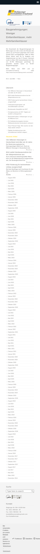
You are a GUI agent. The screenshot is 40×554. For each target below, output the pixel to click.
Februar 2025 (12, 227)
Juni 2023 (11, 282)
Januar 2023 (12, 296)
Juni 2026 (11, 183)
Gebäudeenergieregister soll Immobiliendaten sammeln (16, 105)
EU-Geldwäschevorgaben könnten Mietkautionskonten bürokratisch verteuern (20, 122)
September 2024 (13, 241)
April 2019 (11, 412)
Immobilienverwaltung (12, 70)
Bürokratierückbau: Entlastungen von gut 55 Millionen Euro (20, 117)
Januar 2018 (12, 453)
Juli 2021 (10, 337)
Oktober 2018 (12, 428)
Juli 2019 (10, 403)
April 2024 (11, 255)
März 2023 (11, 290)
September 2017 (13, 464)
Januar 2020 (12, 387)
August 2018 (12, 434)
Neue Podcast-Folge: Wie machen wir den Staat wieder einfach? (20, 126)
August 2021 (12, 335)
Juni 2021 (11, 340)
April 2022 (11, 321)
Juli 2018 (10, 437)
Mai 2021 (11, 343)
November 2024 (13, 235)
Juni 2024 (11, 249)
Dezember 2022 (13, 299)
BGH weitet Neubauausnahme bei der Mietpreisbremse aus (19, 96)
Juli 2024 (10, 246)
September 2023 (13, 274)
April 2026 (11, 188)
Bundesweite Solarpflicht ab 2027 (18, 109)
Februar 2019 (12, 417)
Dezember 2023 (13, 266)
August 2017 (12, 467)
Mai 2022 (11, 318)
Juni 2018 (11, 439)
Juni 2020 (11, 373)
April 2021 (11, 346)
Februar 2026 (12, 194)
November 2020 (13, 359)
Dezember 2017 (13, 456)
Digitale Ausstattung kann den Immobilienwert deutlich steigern (17, 131)
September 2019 (13, 398)
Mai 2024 (11, 252)
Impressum (6, 551)
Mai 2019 (11, 409)
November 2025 (13, 202)
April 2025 (11, 222)
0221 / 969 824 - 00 (14, 509)
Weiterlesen (7, 546)
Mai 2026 (11, 186)
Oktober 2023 (12, 271)
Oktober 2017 (12, 461)
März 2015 (11, 475)
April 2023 (11, 288)
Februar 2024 (12, 260)
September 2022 (13, 307)
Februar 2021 (12, 351)
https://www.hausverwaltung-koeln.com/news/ (19, 72)
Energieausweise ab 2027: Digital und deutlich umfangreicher (19, 113)
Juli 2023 (10, 279)
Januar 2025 (12, 230)
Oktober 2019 (12, 395)
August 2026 (12, 177)
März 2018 (11, 448)
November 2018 (13, 425)
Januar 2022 (12, 329)
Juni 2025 (11, 216)
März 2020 (11, 381)
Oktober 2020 (12, 362)
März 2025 (11, 224)
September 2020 (13, 365)
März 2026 (11, 191)
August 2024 (12, 244)
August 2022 (12, 310)
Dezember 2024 (13, 233)
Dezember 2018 (13, 423)
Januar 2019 (12, 420)
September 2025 (13, 208)
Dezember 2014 (13, 478)
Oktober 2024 (12, 238)
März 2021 (11, 348)
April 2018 (11, 445)
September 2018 (13, 431)
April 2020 (11, 379)
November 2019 (13, 392)
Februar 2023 (12, 293)
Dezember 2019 (13, 390)
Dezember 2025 (13, 199)
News (18, 78)
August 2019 (12, 401)
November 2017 (13, 459)
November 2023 (13, 268)
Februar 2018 (12, 450)
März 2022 (11, 323)
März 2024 (11, 257)
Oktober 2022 (12, 304)
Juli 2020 (10, 370)
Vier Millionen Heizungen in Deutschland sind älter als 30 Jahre (20, 91)
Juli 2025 (10, 213)
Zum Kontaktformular (12, 516)
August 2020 (12, 368)
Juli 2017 (10, 470)
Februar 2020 (12, 384)
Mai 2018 (11, 442)
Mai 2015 (11, 472)
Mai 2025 (11, 219)
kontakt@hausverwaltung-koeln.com (16, 514)
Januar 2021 (12, 354)
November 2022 (13, 301)
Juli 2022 (10, 312)
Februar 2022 (12, 326)
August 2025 (12, 210)
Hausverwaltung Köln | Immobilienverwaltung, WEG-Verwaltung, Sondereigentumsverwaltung (20, 12)
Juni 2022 (11, 315)
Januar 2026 (12, 197)
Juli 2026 (10, 180)
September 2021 (13, 332)
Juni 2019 (11, 406)
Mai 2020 (11, 376)
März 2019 (11, 414)
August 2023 (12, 277)
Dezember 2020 (13, 357)
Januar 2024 (12, 263)
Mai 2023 (11, 285)
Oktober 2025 (12, 205)
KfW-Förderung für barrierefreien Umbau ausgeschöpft (20, 101)
